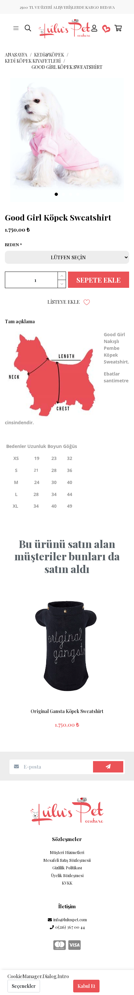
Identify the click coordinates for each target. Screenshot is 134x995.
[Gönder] (108, 766)
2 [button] (63, 194)
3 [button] (70, 194)
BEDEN (12, 244)
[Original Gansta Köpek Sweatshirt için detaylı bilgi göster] (67, 642)
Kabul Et (86, 986)
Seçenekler (24, 986)
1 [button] (56, 194)
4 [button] (77, 194)
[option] (67, 140)
